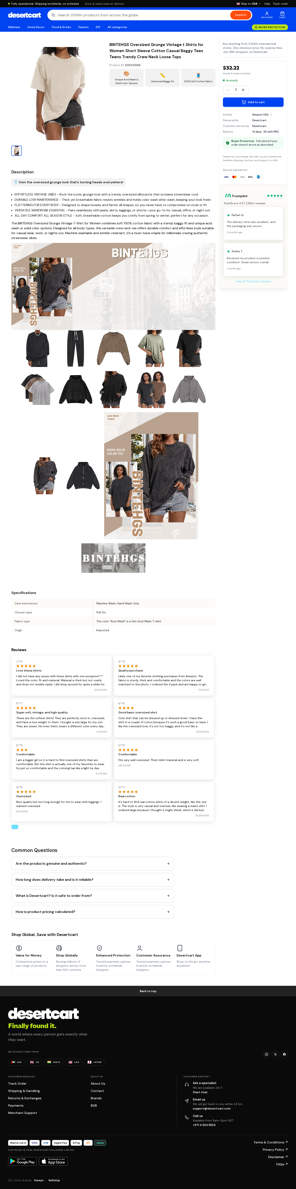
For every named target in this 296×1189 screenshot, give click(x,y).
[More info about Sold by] (271, 114)
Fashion (83, 27)
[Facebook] (284, 1054)
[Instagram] (266, 1054)
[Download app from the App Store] (53, 1161)
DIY (98, 27)
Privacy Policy (275, 1150)
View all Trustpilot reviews (253, 281)
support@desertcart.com (212, 1108)
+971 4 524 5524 (204, 1125)
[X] (275, 1054)
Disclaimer (278, 1157)
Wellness (14, 27)
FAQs (282, 1164)
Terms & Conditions (270, 1142)
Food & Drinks (61, 27)
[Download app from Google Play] (22, 1161)
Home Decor (36, 27)
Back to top (148, 991)
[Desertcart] (24, 15)
